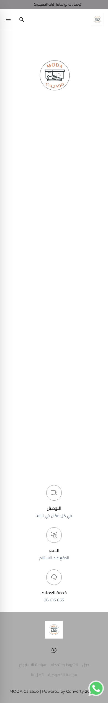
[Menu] (8, 19)
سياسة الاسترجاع (32, 664)
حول (85, 664)
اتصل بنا (37, 674)
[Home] (97, 19)
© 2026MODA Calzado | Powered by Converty (54, 691)
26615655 (54, 599)
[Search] (21, 19)
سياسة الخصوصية (62, 674)
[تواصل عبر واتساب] (96, 688)
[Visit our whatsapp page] (54, 650)
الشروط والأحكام (64, 664)
